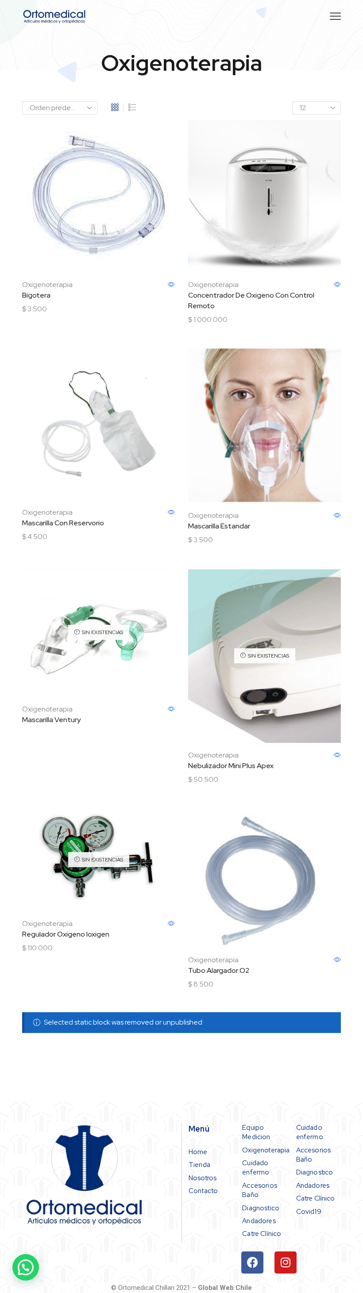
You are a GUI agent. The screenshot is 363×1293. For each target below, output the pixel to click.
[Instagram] (285, 1262)
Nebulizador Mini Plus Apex (231, 765)
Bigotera (36, 295)
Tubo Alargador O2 (218, 970)
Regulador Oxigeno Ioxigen (65, 934)
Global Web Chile (225, 1288)
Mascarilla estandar (219, 526)
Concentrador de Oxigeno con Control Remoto (251, 300)
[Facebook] (252, 1262)
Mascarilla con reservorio (63, 523)
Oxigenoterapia (47, 284)
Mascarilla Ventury (51, 719)
